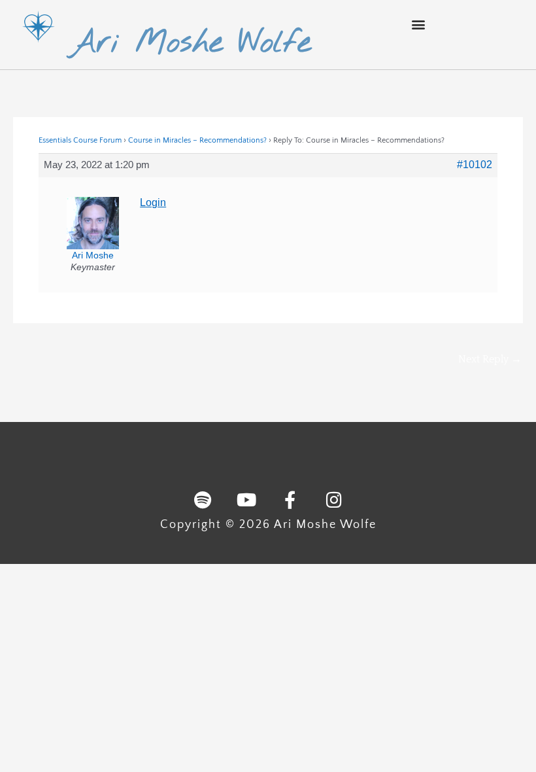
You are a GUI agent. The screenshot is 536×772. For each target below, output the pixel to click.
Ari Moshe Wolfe (190, 43)
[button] (418, 24)
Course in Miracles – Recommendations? (197, 140)
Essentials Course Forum (80, 140)
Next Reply (490, 359)
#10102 (474, 164)
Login (153, 202)
